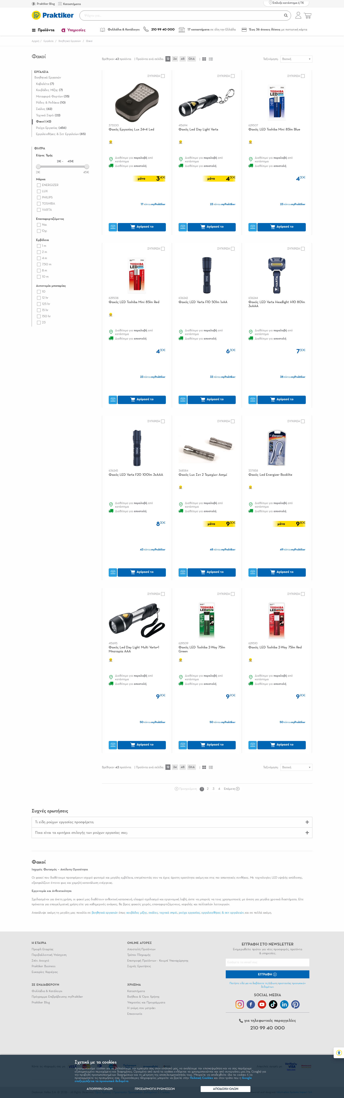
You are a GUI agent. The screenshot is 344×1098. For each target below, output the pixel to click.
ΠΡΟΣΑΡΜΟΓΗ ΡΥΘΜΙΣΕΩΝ (155, 1089)
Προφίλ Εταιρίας (43, 949)
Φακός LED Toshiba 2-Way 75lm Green (202, 649)
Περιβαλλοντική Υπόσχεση (49, 955)
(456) (51, 128)
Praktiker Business (43, 966)
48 (183, 58)
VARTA (47, 209)
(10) (51, 102)
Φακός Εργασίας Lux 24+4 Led (131, 129)
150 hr (46, 316)
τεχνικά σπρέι (168, 912)
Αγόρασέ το (144, 226)
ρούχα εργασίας (189, 912)
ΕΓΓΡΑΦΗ (265, 974)
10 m (45, 276)
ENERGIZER (50, 185)
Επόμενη (229, 789)
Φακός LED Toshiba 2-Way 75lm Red (274, 647)
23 (44, 322)
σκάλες (153, 912)
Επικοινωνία (134, 1014)
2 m (44, 252)
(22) (48, 115)
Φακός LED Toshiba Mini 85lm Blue (274, 129)
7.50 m (46, 264)
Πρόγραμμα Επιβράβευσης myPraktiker (57, 996)
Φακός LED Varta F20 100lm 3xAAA (136, 475)
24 (175, 58)
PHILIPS (47, 197)
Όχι (44, 231)
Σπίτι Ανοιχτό (40, 960)
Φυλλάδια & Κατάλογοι (47, 991)
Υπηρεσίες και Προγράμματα (146, 1002)
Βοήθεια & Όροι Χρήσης (143, 996)
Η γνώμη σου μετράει (141, 1008)
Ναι (44, 224)
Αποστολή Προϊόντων (141, 949)
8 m (44, 270)
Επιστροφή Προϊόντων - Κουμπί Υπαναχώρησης (158, 960)
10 (43, 291)
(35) (52, 96)
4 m (44, 258)
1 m (44, 246)
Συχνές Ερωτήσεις (139, 966)
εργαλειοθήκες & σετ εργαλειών (222, 912)
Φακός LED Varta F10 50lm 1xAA (203, 302)
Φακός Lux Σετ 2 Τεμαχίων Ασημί (203, 475)
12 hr (45, 297)
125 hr (46, 304)
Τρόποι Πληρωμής (138, 955)
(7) (45, 84)
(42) (43, 121)
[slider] (38, 166)
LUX (45, 191)
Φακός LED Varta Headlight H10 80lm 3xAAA (276, 304)
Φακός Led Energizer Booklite (270, 475)
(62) (44, 109)
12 (168, 58)
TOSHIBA (48, 203)
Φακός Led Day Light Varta (198, 129)
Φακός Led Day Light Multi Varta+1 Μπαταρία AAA (134, 649)
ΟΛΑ (192, 58)
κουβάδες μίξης (136, 912)
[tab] (172, 822)
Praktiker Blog (45, 3)
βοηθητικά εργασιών (105, 912)
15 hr (45, 310)
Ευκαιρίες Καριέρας (45, 972)
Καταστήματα (136, 991)
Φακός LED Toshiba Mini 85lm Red (134, 302)
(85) (61, 134)
